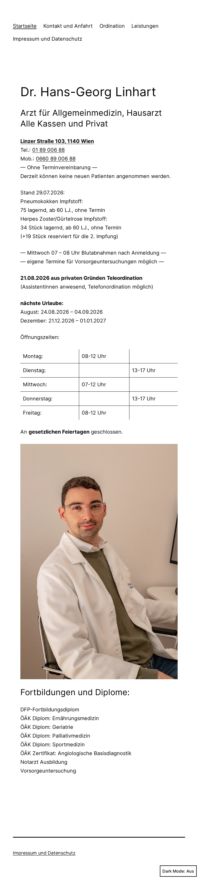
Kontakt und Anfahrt (68, 26)
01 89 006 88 (48, 150)
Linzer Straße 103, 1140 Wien (57, 141)
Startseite (25, 26)
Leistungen (145, 26)
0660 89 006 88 (56, 159)
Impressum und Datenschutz (47, 39)
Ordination (112, 26)
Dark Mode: (173, 871)
